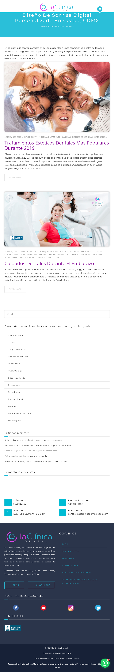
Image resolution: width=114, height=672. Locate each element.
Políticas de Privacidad (76, 572)
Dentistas (68, 558)
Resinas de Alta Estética (33, 257)
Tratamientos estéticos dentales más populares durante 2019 (56, 145)
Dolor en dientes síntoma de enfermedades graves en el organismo (34, 440)
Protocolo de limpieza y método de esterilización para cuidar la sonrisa (35, 461)
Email (16, 585)
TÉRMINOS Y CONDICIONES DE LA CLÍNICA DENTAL (80, 581)
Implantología (37, 254)
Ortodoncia (100, 137)
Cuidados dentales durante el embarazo (49, 263)
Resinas (16, 257)
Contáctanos (70, 565)
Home (44, 26)
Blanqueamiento (52, 137)
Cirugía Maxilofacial (79, 251)
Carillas (66, 137)
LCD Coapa (32, 137)
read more (15, 177)
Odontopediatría (55, 254)
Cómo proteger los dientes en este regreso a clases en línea (30, 451)
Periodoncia (86, 254)
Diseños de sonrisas (82, 137)
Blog (65, 544)
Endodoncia (21, 254)
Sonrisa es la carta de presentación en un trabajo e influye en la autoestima (37, 445)
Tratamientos (70, 551)
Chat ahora (43, 585)
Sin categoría (54, 257)
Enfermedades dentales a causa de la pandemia (25, 456)
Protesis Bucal (15, 399)
